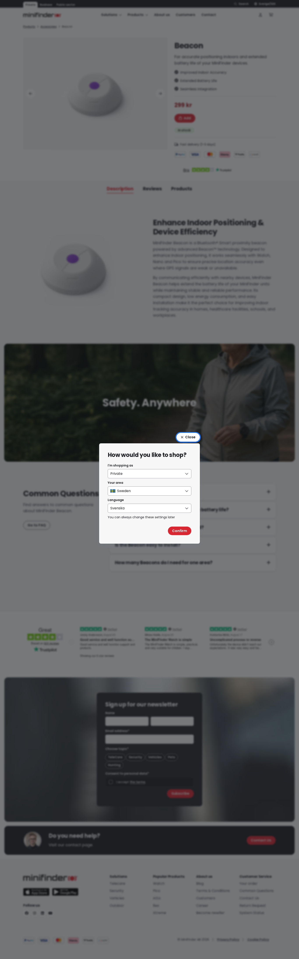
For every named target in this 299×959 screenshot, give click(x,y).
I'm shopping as (120, 465)
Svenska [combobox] (117, 508)
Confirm (179, 530)
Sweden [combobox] (124, 490)
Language (116, 500)
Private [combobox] (116, 473)
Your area (115, 482)
